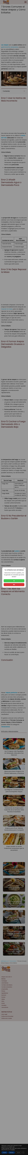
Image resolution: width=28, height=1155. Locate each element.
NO (14, 584)
